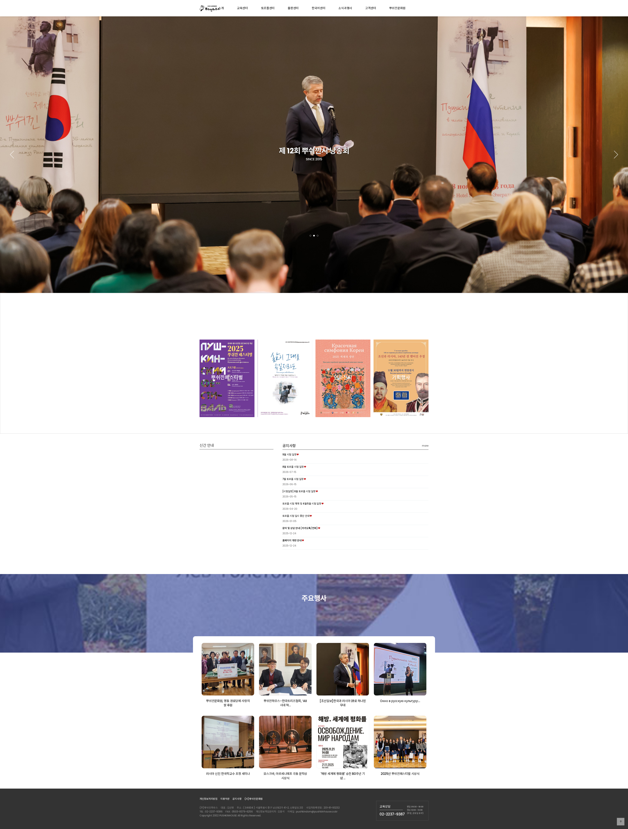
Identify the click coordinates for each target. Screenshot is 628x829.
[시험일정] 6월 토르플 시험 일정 (298, 491)
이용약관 (224, 799)
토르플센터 (268, 8)
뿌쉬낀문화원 (397, 8)
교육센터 (242, 8)
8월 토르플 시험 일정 (293, 467)
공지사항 (289, 445)
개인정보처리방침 (209, 799)
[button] (310, 235)
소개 (221, 8)
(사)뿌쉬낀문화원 (253, 799)
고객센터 (370, 8)
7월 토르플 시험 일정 (293, 479)
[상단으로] (621, 822)
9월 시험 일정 (289, 454)
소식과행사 (345, 8)
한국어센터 (318, 8)
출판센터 (293, 8)
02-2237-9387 (392, 814)
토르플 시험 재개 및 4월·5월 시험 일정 (301, 503)
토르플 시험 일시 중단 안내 (296, 516)
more (425, 445)
